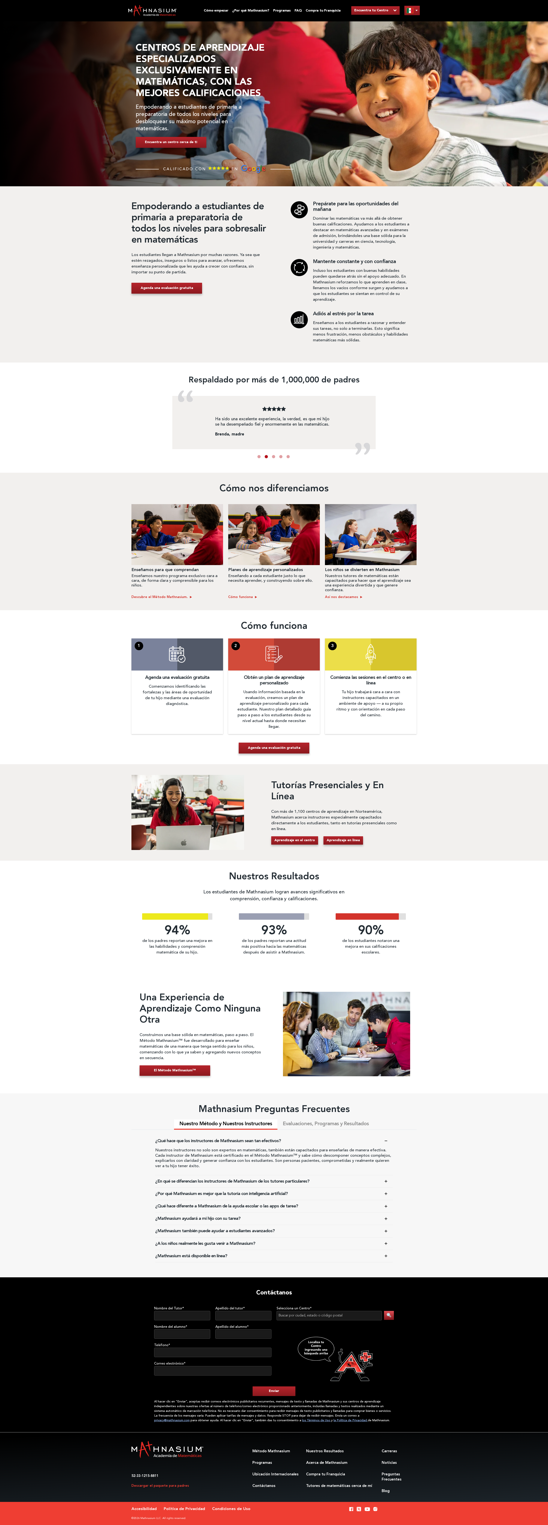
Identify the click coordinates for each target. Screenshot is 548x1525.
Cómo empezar (216, 10)
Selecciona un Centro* (294, 1308)
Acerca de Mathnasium (326, 1463)
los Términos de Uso (316, 1420)
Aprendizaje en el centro (294, 840)
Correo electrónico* (170, 1363)
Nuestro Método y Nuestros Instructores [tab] (225, 1124)
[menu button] (412, 10)
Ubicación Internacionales (275, 1474)
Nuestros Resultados (325, 1451)
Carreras (389, 1451)
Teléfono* (162, 1345)
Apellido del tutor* (230, 1308)
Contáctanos (263, 1486)
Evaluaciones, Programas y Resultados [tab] (326, 1124)
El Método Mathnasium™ (175, 1070)
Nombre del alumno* (170, 1327)
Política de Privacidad (184, 1509)
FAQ (298, 10)
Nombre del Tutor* (169, 1308)
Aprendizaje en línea (343, 840)
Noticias (389, 1463)
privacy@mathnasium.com (172, 1420)
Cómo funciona (241, 597)
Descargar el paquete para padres (160, 1486)
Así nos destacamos (342, 597)
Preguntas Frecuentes (392, 1476)
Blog (386, 1491)
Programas (282, 10)
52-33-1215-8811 (144, 1476)
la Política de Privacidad (351, 1420)
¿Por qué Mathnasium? (250, 10)
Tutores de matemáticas (339, 1486)
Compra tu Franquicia (323, 10)
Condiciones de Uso (231, 1509)
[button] (259, 457)
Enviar (274, 1391)
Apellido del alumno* (232, 1327)
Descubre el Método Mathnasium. (160, 597)
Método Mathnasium (271, 1451)
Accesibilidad (144, 1509)
